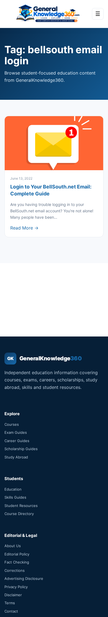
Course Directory (19, 513)
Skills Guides (15, 497)
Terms (9, 603)
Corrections (14, 570)
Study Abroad (16, 457)
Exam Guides (15, 432)
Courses (11, 424)
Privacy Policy (16, 587)
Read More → (24, 228)
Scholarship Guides (21, 449)
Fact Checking (16, 562)
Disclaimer (13, 595)
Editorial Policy (16, 554)
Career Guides (16, 440)
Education (13, 489)
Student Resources (21, 505)
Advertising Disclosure (23, 578)
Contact (11, 611)
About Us (12, 546)
